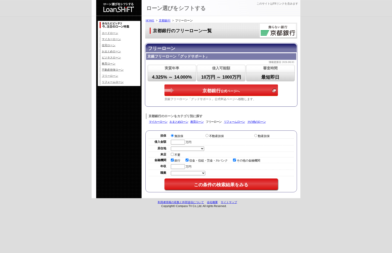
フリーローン (110, 75)
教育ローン (108, 63)
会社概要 (212, 202)
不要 (177, 155)
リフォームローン (113, 82)
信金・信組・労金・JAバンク (208, 160)
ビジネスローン (111, 57)
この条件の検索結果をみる (221, 184)
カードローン (110, 33)
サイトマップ (229, 202)
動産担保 (264, 136)
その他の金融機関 (248, 160)
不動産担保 (216, 136)
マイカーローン (111, 39)
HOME (150, 20)
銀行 (177, 160)
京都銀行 (165, 20)
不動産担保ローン (113, 69)
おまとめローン (111, 51)
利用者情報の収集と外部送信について (181, 202)
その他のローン (256, 121)
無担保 (178, 136)
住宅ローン (108, 45)
